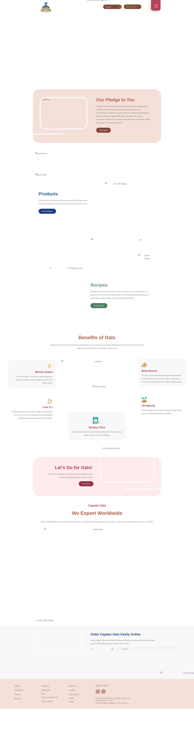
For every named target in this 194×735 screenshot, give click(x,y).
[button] (2, 39)
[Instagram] (103, 691)
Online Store (131, 7)
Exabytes (112, 703)
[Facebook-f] (98, 691)
